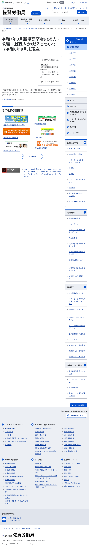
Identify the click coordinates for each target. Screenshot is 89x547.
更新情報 (73, 127)
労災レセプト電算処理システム (77, 394)
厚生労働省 (83, 2)
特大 (72, 2)
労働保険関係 (69, 432)
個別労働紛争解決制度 (77, 334)
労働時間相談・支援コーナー (77, 311)
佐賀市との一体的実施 (77, 345)
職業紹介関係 (39, 438)
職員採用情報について (72, 486)
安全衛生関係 (69, 428)
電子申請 (72, 188)
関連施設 (67, 473)
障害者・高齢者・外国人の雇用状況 (16, 502)
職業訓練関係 (69, 441)
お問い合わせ (57, 8)
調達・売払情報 (74, 148)
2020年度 (72, 83)
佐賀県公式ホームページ (77, 261)
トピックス (74, 100)
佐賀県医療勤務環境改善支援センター (77, 253)
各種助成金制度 (40, 445)
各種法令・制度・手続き (45, 425)
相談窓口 (71, 287)
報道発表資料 (6, 99)
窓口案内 (38, 460)
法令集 (71, 174)
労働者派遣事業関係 (42, 441)
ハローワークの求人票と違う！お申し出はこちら (77, 301)
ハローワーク (74, 224)
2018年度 (72, 95)
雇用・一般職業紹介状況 (14, 476)
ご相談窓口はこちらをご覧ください (46, 471)
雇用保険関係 (69, 435)
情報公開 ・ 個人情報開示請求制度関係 (46, 452)
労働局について (70, 460)
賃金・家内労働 (10, 467)
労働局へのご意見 (77, 415)
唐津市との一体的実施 (77, 357)
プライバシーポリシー (22, 528)
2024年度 (72, 59)
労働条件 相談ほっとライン (76, 319)
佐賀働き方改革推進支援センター (77, 245)
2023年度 (72, 65)
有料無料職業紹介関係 (72, 445)
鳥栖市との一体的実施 (77, 351)
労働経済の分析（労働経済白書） (15, 491)
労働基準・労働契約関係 (43, 428)
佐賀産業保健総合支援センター (77, 269)
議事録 (66, 480)
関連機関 (71, 213)
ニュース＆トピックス (77, 40)
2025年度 (72, 53)
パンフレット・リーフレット (77, 181)
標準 (61, 2)
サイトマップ (82, 8)
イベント (73, 106)
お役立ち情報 (72, 143)
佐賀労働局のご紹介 (42, 481)
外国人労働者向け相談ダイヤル (77, 327)
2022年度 (72, 71)
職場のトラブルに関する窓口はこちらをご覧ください (46, 477)
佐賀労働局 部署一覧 (43, 467)
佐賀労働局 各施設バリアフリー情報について (46, 486)
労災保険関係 (39, 432)
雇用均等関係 (69, 438)
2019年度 (72, 89)
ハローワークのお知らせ (77, 380)
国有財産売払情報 (75, 154)
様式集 (71, 168)
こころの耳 (73, 340)
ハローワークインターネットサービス (77, 161)
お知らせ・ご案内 (74, 365)
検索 (83, 12)
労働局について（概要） (73, 463)
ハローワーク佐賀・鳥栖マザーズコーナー (77, 231)
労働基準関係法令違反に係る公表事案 (16, 496)
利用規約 (37, 528)
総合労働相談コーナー (77, 293)
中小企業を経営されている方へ (77, 194)
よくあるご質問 (70, 8)
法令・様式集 (69, 448)
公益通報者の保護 (70, 451)
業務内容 (67, 467)
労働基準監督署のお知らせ (77, 372)
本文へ (47, 8)
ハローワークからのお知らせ (78, 120)
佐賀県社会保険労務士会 (77, 277)
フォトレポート (75, 133)
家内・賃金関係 (40, 435)
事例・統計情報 (11, 460)
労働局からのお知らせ (72, 483)
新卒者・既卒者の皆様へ (77, 203)
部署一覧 (67, 470)
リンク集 (6, 528)
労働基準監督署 (74, 218)
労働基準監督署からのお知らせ (78, 113)
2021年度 (72, 77)
